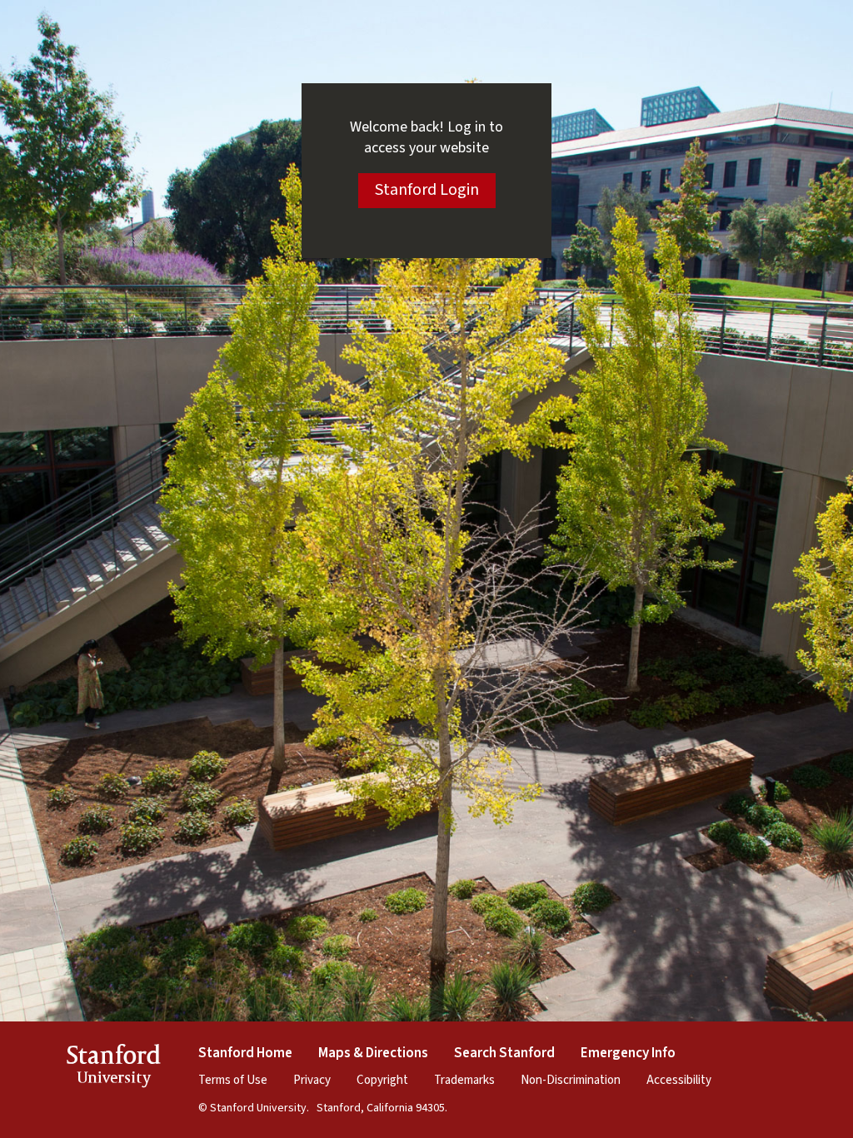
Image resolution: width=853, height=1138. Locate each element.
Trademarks (464, 1080)
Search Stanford (504, 1053)
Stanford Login (427, 189)
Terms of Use (232, 1080)
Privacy (312, 1080)
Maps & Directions (373, 1053)
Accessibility (678, 1080)
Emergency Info (628, 1053)
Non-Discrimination (571, 1080)
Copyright (382, 1080)
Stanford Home (245, 1053)
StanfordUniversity (114, 1068)
